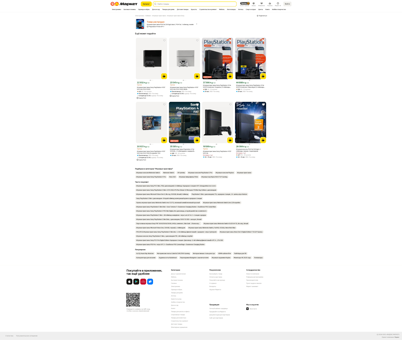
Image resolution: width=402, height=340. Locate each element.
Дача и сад (174, 305)
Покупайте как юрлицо (217, 280)
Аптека (173, 296)
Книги (173, 308)
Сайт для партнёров (216, 318)
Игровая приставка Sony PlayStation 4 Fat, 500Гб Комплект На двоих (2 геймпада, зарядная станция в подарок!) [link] (217, 86)
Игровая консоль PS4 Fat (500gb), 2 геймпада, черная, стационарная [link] (248, 150)
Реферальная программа (254, 277)
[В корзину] (164, 76)
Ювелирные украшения (179, 327)
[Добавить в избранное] (164, 40)
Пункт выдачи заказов (254, 283)
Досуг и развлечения (178, 274)
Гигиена (174, 283)
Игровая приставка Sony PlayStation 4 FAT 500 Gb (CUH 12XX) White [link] (184, 88)
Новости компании (252, 274)
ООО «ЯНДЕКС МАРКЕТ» (390, 334)
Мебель (173, 277)
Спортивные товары (178, 315)
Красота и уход (176, 299)
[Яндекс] (396, 337)
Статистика (9, 336)
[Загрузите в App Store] (129, 284)
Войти (287, 4)
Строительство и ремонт (179, 321)
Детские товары (176, 324)
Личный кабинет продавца (218, 308)
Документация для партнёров (219, 315)
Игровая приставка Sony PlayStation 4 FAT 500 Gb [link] (217, 152)
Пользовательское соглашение (26, 336)
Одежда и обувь (176, 289)
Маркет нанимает (252, 286)
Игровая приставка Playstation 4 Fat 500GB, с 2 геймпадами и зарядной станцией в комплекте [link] (182, 150)
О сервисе (212, 283)
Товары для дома (177, 293)
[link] (148, 172)
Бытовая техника (177, 280)
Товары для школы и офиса (180, 311)
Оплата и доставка (215, 277)
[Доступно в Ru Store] (150, 284)
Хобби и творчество (178, 302)
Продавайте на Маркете (217, 311)
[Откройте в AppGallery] (143, 284)
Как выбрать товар (215, 274)
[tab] (116, 9)
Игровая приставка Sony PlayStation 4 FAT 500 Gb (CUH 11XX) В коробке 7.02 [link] (151, 152)
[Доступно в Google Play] (136, 284)
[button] (261, 308)
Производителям (252, 280)
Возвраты (212, 286)
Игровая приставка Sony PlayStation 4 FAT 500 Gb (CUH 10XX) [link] (151, 88)
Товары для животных (178, 318)
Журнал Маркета (215, 289)
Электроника (175, 286)
